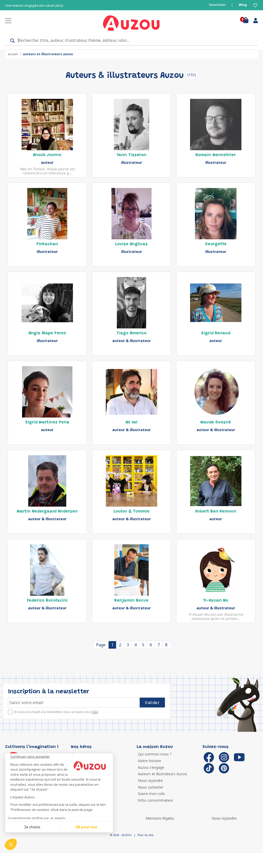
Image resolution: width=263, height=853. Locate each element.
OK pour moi (86, 827)
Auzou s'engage (151, 767)
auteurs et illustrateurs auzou (48, 54)
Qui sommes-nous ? (155, 754)
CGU (94, 712)
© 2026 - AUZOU (121, 835)
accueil (13, 54)
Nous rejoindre (150, 780)
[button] (11, 844)
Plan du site (145, 835)
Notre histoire (149, 760)
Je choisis (32, 827)
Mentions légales (160, 818)
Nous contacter (150, 787)
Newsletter (217, 5)
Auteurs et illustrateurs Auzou (162, 773)
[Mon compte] (253, 21)
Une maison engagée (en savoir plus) (34, 5)
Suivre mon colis (151, 793)
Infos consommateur (155, 800)
